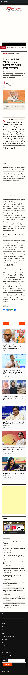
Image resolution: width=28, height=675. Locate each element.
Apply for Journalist (6, 652)
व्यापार (3, 629)
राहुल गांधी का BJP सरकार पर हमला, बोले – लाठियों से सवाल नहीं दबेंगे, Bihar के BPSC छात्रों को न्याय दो (13, 372)
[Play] (4, 533)
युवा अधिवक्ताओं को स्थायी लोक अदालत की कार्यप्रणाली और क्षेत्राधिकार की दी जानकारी (12, 576)
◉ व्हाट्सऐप (20, 112)
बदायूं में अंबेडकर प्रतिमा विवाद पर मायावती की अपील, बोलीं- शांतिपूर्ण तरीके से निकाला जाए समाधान (13, 423)
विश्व (2, 626)
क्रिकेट (3, 620)
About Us (4, 642)
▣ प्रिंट (20, 115)
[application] (14, 527)
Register (6, 1)
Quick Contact (5, 639)
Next (21, 323)
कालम (3, 616)
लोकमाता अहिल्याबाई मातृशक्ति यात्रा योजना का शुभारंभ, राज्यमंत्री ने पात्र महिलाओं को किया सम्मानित (13, 556)
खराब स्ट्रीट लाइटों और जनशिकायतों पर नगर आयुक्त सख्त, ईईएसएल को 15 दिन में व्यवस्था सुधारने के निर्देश (14, 569)
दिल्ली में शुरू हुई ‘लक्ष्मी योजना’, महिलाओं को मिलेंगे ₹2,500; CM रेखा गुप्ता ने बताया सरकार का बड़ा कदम (14, 449)
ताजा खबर (12, 53)
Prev (7, 323)
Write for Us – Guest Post (8, 636)
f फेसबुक (8, 112)
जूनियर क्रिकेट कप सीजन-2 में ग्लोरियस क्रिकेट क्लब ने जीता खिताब (17, 47)
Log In (2, 1)
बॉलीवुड (3, 623)
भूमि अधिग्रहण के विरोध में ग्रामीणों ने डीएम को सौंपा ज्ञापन (13, 563)
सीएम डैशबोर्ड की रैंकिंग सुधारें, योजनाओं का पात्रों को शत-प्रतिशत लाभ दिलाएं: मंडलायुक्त (13, 583)
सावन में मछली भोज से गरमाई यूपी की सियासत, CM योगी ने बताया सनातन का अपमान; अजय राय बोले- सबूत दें (12, 346)
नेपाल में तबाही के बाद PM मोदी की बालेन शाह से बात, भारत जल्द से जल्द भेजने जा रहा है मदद (14, 398)
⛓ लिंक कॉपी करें (8, 115)
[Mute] (21, 533)
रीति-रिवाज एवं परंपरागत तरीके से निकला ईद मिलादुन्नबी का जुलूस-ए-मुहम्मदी (14, 549)
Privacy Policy (5, 649)
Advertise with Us (6, 645)
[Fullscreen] (23, 533)
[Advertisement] (14, 27)
